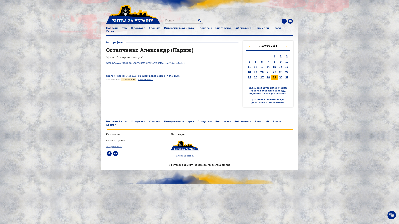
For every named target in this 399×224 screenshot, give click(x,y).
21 (268, 72)
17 (286, 67)
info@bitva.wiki (114, 146)
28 (268, 77)
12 (255, 67)
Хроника (154, 28)
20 (262, 72)
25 (249, 77)
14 (268, 67)
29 (274, 77)
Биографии (223, 28)
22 (274, 72)
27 (262, 77)
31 (286, 77)
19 (255, 72)
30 (280, 77)
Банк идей (262, 28)
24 (286, 72)
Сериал (111, 31)
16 (280, 67)
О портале (138, 28)
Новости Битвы (116, 28)
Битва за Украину (185, 155)
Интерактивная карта (179, 28)
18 (249, 72)
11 (249, 67)
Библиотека (242, 28)
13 (261, 67)
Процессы (204, 28)
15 (274, 67)
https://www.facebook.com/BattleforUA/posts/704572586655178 (145, 62)
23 (280, 72)
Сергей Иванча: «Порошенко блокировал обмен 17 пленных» (143, 76)
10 (286, 61)
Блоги (276, 28)
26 (255, 77)
